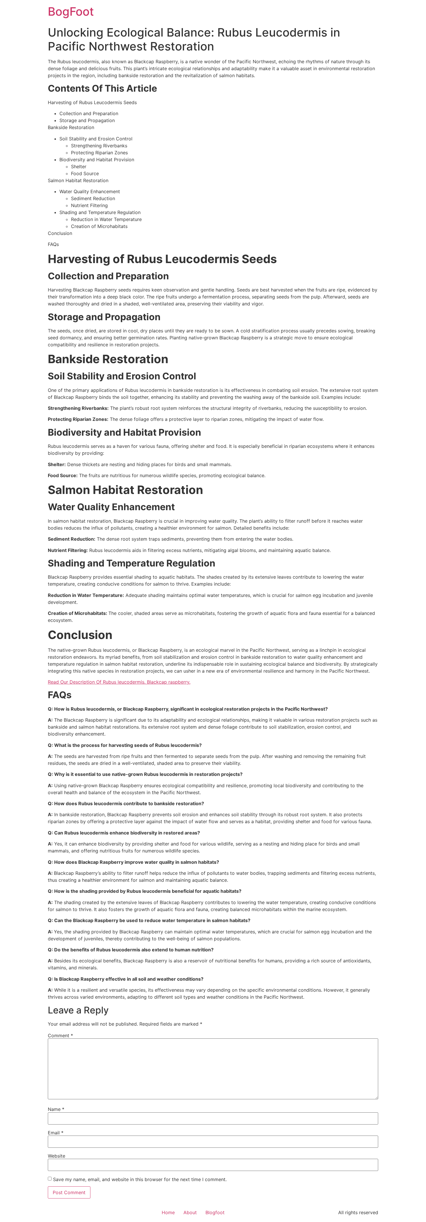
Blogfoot (215, 1212)
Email (55, 1132)
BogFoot (71, 11)
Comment (60, 1035)
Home (168, 1212)
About (190, 1212)
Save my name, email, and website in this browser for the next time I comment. (140, 1179)
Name (56, 1109)
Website (56, 1156)
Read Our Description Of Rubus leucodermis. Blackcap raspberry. (119, 682)
